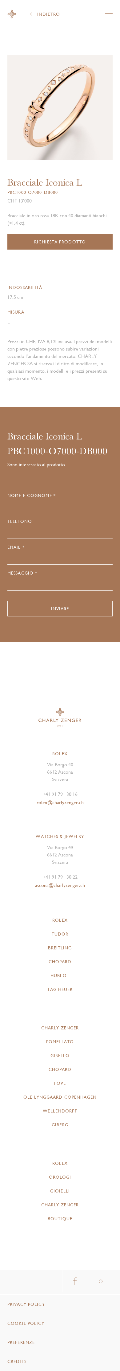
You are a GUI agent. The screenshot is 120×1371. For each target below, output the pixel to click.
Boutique (60, 1218)
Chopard (60, 961)
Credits (16, 1361)
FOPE (60, 1083)
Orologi (60, 1177)
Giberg (60, 1124)
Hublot (60, 975)
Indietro (48, 14)
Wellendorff (60, 1110)
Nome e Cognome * (31, 495)
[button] (86, 110)
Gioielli (60, 1191)
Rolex (60, 920)
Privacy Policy (26, 1304)
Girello (60, 1055)
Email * (16, 547)
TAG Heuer (60, 989)
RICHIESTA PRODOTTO (60, 241)
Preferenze (21, 1342)
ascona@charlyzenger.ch (60, 885)
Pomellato (60, 1041)
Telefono (19, 521)
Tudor (60, 934)
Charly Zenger (60, 1027)
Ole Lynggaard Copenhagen (60, 1097)
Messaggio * (22, 573)
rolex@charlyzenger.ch (60, 802)
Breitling (60, 947)
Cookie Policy (26, 1323)
